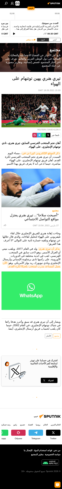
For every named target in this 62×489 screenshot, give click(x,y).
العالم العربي (55, 425)
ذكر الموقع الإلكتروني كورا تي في (41, 153)
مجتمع (55, 210)
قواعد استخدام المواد (43, 450)
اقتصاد (30, 425)
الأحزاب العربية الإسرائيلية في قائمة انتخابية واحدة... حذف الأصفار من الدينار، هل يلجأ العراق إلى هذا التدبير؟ (35, 29)
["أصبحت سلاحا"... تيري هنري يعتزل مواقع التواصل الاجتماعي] (31, 188)
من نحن (56, 450)
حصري (22, 425)
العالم (45, 425)
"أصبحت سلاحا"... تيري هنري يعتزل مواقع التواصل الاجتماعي (34, 217)
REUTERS (41, 130)
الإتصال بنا (28, 450)
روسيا (38, 425)
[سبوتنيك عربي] (54, 4)
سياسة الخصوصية (52, 454)
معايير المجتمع (37, 454)
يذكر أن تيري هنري (49, 248)
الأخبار (48, 336)
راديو (15, 425)
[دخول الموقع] (12, 3)
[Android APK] (50, 463)
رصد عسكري (6, 425)
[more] (5, 225)
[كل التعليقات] (57, 485)
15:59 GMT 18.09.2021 (49, 90)
